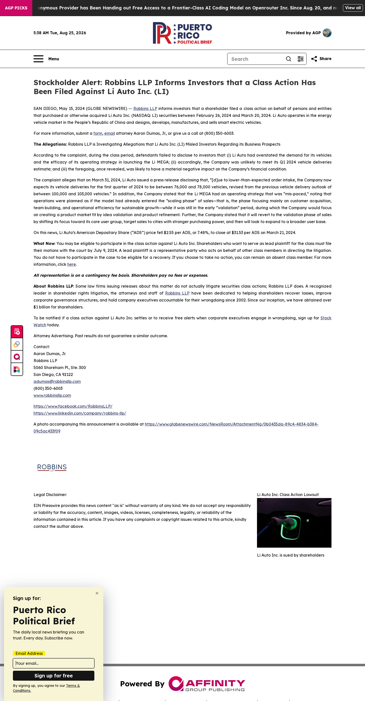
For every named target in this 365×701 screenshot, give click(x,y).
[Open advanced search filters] (300, 59)
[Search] (288, 59)
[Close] (97, 593)
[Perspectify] (17, 344)
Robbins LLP (145, 108)
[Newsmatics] (17, 369)
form (97, 133)
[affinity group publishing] (17, 357)
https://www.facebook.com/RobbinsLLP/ (73, 406)
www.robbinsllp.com (52, 395)
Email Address (29, 653)
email (109, 133)
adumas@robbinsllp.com (57, 381)
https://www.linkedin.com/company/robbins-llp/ (80, 413)
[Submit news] (17, 332)
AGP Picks (16, 7)
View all (353, 7)
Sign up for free (54, 675)
